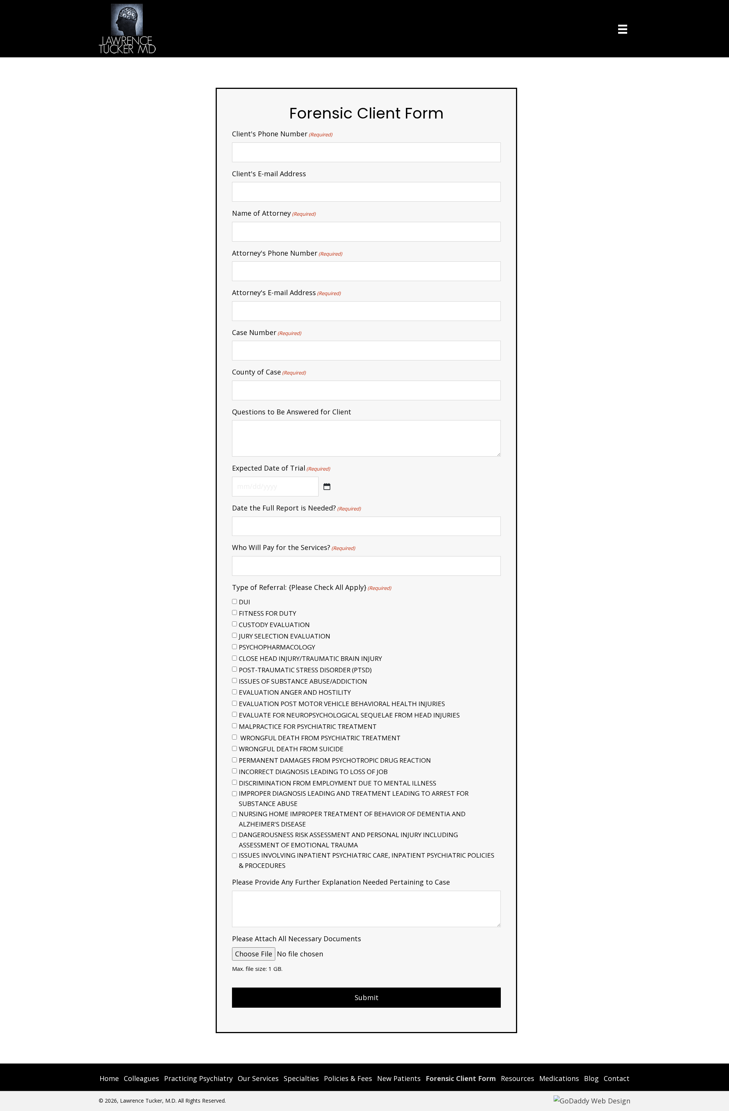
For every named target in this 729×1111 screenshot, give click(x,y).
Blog (591, 1078)
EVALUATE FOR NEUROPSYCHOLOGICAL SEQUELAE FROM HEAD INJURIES (349, 715)
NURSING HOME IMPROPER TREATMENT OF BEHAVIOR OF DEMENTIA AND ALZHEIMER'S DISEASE (352, 818)
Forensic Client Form (461, 1078)
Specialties (301, 1078)
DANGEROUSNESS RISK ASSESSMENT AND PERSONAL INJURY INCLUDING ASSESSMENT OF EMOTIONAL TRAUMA (348, 839)
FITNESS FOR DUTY (267, 613)
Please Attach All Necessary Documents (296, 938)
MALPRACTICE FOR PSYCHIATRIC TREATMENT (308, 726)
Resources (517, 1078)
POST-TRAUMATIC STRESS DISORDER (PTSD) (305, 669)
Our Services (258, 1078)
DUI (244, 601)
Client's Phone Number (282, 133)
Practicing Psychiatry (198, 1078)
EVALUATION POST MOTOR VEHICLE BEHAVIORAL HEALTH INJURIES (342, 703)
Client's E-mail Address (269, 173)
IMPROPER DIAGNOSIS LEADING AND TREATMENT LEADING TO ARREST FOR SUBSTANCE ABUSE (354, 798)
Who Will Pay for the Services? (293, 547)
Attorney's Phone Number (287, 253)
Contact (617, 1078)
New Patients (399, 1078)
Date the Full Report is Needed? (296, 507)
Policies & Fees (348, 1078)
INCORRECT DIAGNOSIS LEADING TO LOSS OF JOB (313, 771)
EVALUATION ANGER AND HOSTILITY (295, 692)
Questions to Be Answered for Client (291, 411)
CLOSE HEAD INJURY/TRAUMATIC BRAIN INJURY (310, 658)
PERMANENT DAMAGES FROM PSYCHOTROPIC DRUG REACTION (335, 760)
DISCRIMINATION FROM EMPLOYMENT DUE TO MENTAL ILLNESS (337, 783)
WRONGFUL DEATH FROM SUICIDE (291, 748)
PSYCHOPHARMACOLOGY (277, 647)
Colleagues (141, 1078)
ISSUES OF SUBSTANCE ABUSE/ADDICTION (303, 681)
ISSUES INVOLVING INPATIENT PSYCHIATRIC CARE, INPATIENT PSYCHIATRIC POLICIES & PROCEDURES (366, 860)
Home (109, 1078)
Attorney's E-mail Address (286, 292)
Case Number (266, 332)
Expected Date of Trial (281, 468)
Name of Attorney (274, 213)
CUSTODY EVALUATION (274, 624)
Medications (559, 1078)
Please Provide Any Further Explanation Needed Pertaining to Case (341, 882)
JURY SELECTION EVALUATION (284, 636)
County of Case (269, 371)
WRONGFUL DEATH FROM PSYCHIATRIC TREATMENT (320, 737)
